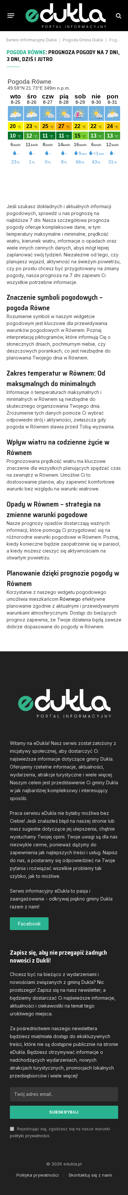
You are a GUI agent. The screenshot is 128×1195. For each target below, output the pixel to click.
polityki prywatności (29, 1135)
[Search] (118, 15)
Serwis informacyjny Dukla (31, 39)
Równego (70, 599)
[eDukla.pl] (65, 15)
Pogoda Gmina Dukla (83, 39)
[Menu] (11, 16)
